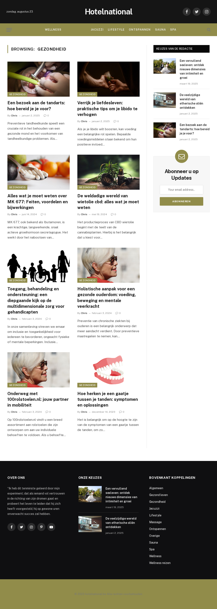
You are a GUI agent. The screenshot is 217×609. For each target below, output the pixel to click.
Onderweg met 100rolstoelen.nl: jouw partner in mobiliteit (38, 399)
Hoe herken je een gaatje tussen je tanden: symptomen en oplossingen (107, 399)
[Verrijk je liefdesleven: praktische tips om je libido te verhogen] (108, 79)
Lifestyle (116, 29)
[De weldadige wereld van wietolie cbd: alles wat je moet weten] (108, 172)
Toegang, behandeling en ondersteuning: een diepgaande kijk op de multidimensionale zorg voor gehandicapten (35, 300)
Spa (173, 29)
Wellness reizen (160, 563)
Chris (14, 115)
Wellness (53, 29)
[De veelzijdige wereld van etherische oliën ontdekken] (164, 100)
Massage (155, 522)
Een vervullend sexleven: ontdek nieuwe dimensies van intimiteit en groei (193, 69)
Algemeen (156, 488)
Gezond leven (158, 495)
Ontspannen (140, 29)
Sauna (160, 29)
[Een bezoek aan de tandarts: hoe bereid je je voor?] (38, 79)
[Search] (208, 30)
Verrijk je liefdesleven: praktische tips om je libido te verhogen (107, 108)
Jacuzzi (97, 29)
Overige (154, 535)
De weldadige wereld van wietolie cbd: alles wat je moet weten (108, 201)
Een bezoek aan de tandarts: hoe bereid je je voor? (36, 105)
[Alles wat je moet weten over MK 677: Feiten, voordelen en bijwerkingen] (38, 172)
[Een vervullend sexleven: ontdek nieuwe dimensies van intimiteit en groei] (164, 66)
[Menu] (9, 30)
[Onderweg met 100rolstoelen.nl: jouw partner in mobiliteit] (38, 369)
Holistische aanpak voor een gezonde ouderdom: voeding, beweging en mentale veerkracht (106, 297)
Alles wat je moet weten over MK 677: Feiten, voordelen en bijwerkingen (37, 201)
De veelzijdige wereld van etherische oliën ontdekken (191, 101)
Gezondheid (76, 29)
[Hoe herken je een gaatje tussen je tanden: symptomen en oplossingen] (108, 369)
